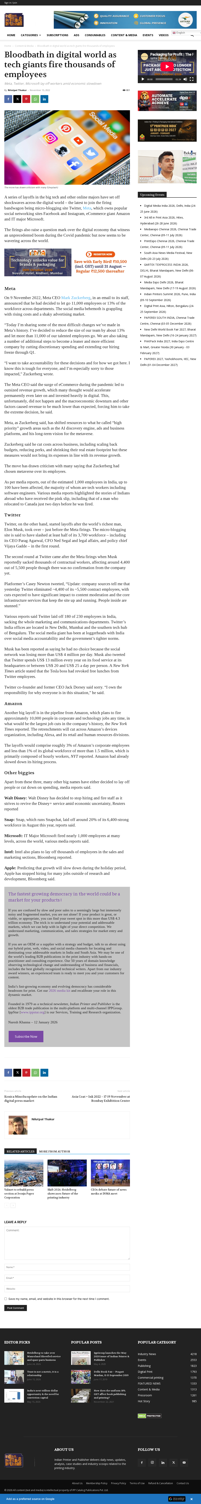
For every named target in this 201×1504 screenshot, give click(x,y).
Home (11, 35)
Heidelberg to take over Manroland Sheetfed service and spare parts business (44, 1356)
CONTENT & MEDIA (124, 35)
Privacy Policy (118, 1483)
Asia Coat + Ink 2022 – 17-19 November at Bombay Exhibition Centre (101, 1099)
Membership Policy (96, 1483)
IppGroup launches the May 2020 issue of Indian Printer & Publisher (111, 1356)
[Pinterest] (26, 99)
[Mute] (185, 79)
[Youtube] (184, 1463)
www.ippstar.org (32, 1012)
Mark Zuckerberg (75, 297)
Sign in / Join (10, 2)
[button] (192, 35)
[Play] (143, 79)
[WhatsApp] (35, 99)
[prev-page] (6, 1205)
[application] (167, 66)
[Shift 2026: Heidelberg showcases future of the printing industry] (67, 1173)
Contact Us (183, 1483)
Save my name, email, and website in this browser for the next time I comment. (59, 1298)
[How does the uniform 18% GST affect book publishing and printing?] (81, 1396)
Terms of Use (137, 1483)
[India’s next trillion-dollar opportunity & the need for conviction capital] (14, 1396)
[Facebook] (8, 99)
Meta (87, 208)
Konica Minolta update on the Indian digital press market (30, 1099)
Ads (76, 35)
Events (148, 35)
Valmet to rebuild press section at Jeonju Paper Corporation (19, 1193)
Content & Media (24, 46)
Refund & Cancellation (160, 1483)
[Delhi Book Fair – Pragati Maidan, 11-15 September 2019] (81, 1377)
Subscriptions (57, 35)
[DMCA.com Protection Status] (150, 1417)
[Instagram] (152, 1462)
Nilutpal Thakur (17, 90)
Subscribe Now (26, 1036)
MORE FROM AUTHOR (54, 1151)
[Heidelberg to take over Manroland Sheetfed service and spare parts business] (14, 1358)
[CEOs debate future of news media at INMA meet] (110, 1173)
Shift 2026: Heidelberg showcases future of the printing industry (63, 1193)
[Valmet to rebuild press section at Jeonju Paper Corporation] (23, 1173)
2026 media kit (59, 991)
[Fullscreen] (192, 79)
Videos (164, 35)
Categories (29, 35)
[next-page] (13, 1205)
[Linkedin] (44, 99)
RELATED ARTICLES (20, 1151)
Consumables (95, 35)
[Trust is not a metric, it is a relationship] (14, 1377)
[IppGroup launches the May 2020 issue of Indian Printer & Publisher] (81, 1358)
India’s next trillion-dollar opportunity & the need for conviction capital (43, 1394)
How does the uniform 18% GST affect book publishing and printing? (110, 1394)
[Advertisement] (167, 404)
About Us (77, 1483)
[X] (17, 99)
